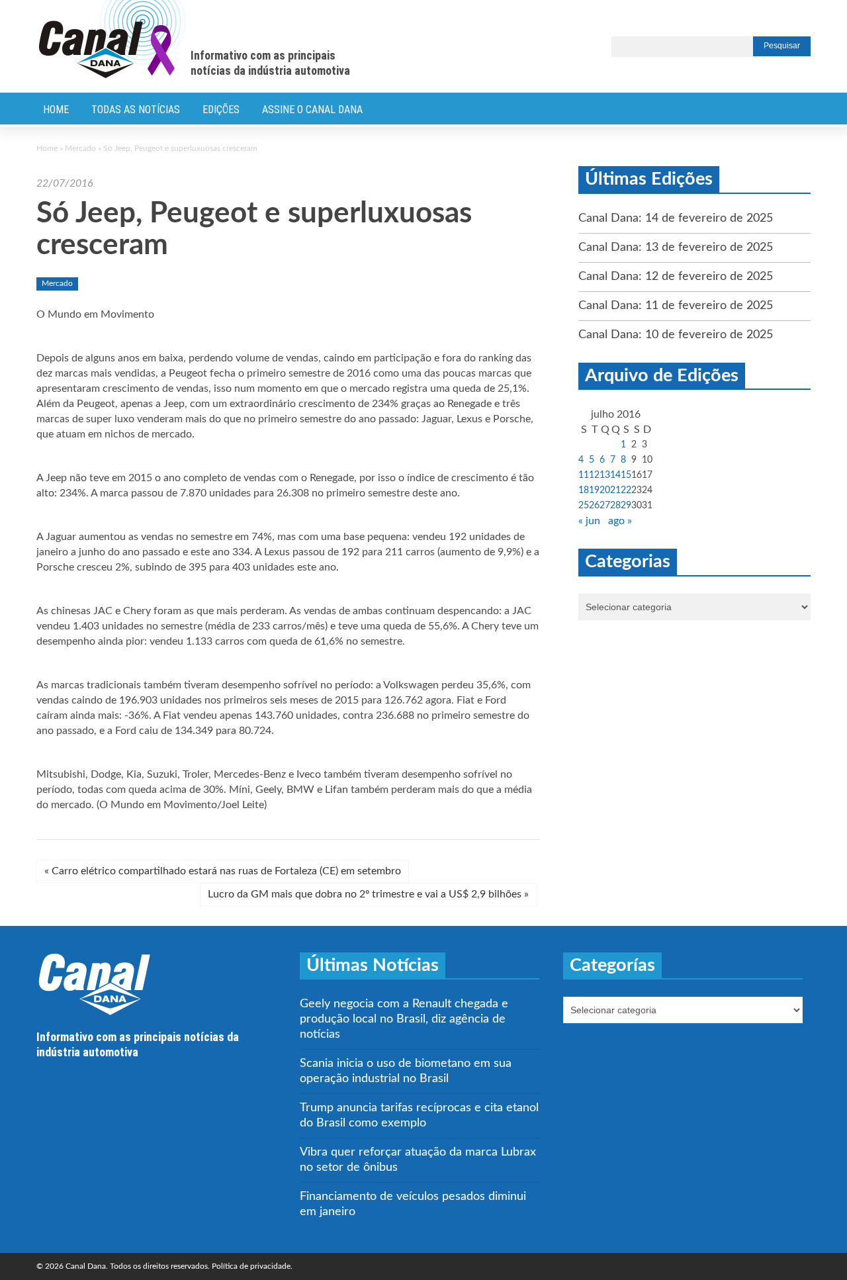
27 (605, 505)
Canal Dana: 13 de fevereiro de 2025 (675, 247)
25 (583, 505)
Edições (221, 109)
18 (583, 490)
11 (583, 475)
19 (594, 490)
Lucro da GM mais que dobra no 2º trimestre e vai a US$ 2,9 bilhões (368, 894)
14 (615, 475)
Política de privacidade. (252, 1266)
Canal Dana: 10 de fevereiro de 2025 (675, 335)
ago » (620, 521)
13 (605, 475)
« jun (589, 521)
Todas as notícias (135, 109)
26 (594, 505)
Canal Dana (112, 39)
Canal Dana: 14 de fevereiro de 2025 (675, 218)
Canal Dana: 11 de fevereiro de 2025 (675, 306)
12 (594, 475)
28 (615, 505)
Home (56, 109)
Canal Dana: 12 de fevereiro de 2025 (675, 277)
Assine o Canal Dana (312, 109)
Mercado (80, 148)
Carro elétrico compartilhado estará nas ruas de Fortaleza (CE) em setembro (222, 871)
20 (605, 490)
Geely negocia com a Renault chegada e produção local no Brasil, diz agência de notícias (404, 1019)
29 (626, 505)
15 (626, 475)
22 (626, 490)
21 (615, 490)
